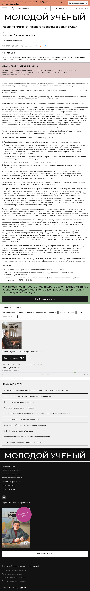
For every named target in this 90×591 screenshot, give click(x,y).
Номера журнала (8, 466)
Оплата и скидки (8, 486)
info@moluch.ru (82, 9)
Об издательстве (8, 489)
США (80, 312)
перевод (52, 312)
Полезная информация (11, 482)
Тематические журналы (11, 474)
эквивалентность (9, 317)
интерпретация (9, 312)
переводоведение (67, 312)
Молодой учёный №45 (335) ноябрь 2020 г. (22, 352)
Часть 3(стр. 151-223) (11, 368)
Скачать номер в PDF (14, 358)
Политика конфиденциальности (14, 578)
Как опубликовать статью (12, 478)
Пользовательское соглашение (14, 574)
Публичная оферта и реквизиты (14, 571)
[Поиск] (46, 9)
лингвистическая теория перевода (32, 312)
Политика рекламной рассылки (14, 581)
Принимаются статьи (23, 514)
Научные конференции (11, 470)
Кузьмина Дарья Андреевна (18, 35)
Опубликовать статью (78, 3)
